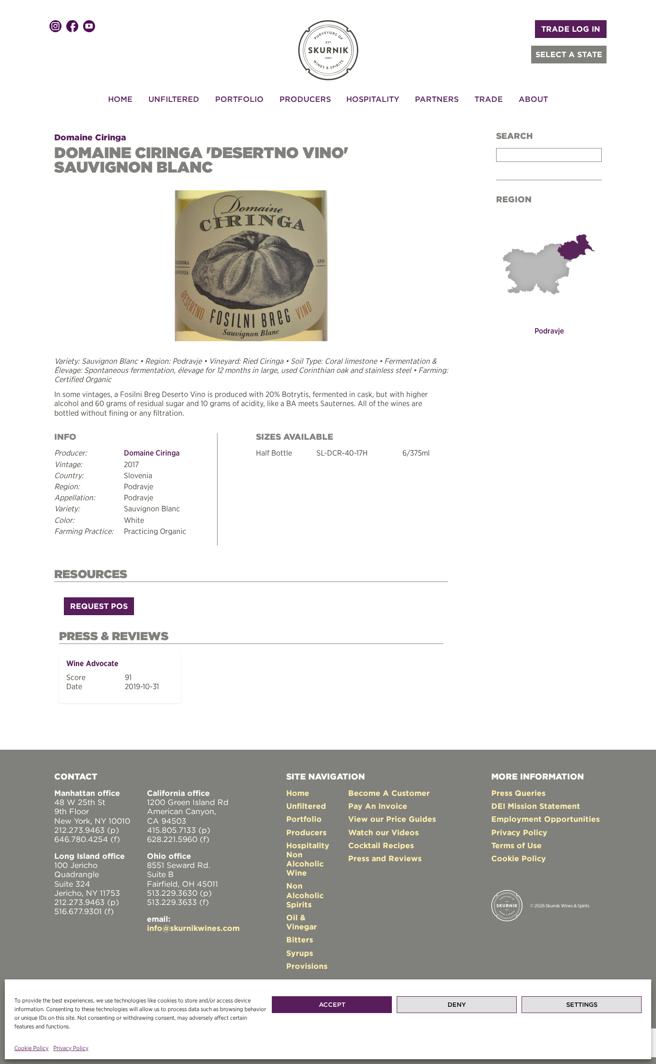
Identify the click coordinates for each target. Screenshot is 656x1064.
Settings (581, 1005)
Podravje (549, 330)
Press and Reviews (385, 858)
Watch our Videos (383, 832)
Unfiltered (173, 99)
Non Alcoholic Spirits (305, 895)
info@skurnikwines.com (193, 928)
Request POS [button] (99, 606)
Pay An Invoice (377, 806)
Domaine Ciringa (90, 137)
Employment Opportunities (545, 819)
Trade (488, 99)
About (533, 99)
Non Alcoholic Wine (305, 864)
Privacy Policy (70, 1048)
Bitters (299, 939)
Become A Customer (389, 793)
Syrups (299, 953)
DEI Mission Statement (535, 806)
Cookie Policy (31, 1048)
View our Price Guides (392, 819)
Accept (332, 1005)
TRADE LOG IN (570, 29)
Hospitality (372, 99)
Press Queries (518, 793)
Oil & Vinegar (301, 922)
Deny (457, 1005)
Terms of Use (516, 845)
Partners (437, 99)
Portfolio (239, 99)
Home (120, 99)
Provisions (307, 966)
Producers (305, 99)
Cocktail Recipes (381, 845)
